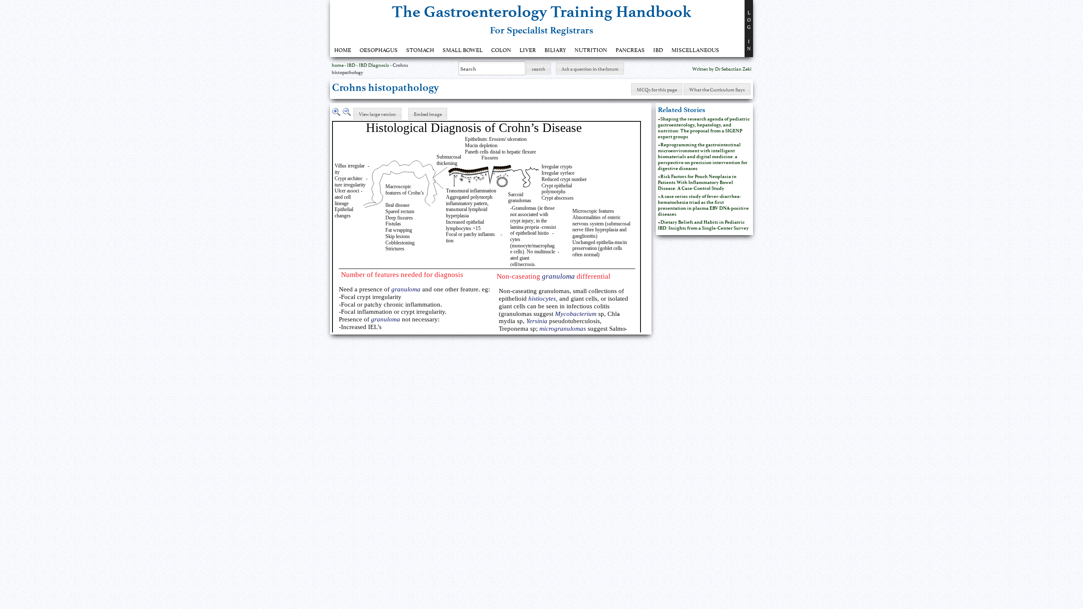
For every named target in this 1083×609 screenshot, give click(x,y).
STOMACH (420, 49)
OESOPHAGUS (379, 49)
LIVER (528, 49)
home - (339, 64)
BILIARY (555, 49)
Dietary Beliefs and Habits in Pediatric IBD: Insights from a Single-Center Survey (703, 225)
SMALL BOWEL (463, 49)
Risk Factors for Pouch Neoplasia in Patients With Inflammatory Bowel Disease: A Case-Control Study (697, 182)
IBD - (353, 64)
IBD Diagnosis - (376, 64)
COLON (501, 49)
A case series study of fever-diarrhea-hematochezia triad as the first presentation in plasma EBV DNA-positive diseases (703, 205)
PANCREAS (630, 49)
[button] (538, 68)
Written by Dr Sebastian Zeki (721, 68)
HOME (342, 49)
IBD (658, 49)
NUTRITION (590, 49)
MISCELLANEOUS (695, 49)
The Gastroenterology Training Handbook (541, 11)
